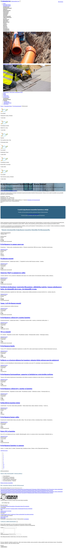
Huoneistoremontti (7, 16)
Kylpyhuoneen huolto (8, 346)
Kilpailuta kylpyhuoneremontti (33, 199)
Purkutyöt (5, 26)
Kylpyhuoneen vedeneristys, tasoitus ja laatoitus (16, 388)
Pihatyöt (4, 23)
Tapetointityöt (24, 490)
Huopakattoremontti (27, 489)
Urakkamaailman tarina (5, 514)
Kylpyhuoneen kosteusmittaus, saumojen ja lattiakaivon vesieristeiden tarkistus (27, 374)
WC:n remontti (6, 332)
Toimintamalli (21, 508)
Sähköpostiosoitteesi (5, 534)
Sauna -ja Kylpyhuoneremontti (11, 303)
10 (3, 464)
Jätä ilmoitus (60, 1)
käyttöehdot (26, 519)
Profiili (4, 94)
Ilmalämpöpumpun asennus (47, 490)
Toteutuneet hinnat (21, 190)
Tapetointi (5, 15)
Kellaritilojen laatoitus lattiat (10, 403)
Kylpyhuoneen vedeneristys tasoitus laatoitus (15, 317)
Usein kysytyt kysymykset (6, 510)
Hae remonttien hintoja (5, 488)
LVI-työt (5, 18)
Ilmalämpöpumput (7, 10)
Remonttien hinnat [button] (7, 4)
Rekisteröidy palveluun (5, 508)
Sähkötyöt (5, 9)
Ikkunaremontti (6, 21)
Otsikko (2, 527)
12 (3, 466)
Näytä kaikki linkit (4, 516)
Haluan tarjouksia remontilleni (7, 482)
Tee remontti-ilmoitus (5, 506)
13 (3, 467)
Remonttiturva (12, 506)
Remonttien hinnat (7, 5)
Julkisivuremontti (38, 490)
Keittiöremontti (6, 6)
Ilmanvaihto (5, 20)
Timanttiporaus (6, 28)
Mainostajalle (3, 512)
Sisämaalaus (5, 13)
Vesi (48, 489)
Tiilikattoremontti (4, 490)
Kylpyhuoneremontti (7, 8)
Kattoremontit (18, 490)
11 (3, 465)
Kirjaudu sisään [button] (6, 97)
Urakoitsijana (6, 98)
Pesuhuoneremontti (7, 258)
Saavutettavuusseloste (29, 514)
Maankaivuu (44, 489)
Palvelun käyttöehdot (28, 508)
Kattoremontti (6, 11)
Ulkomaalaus (5, 12)
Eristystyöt (5, 27)
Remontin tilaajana (7, 99)
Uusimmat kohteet (14, 508)
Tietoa (4, 3)
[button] (5, 100)
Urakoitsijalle (6, 95)
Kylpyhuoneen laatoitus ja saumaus (12, 445)
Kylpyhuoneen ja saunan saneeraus (12, 244)
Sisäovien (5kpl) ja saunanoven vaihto (13, 273)
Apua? (4, 93)
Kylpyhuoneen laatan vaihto (10, 417)
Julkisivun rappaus (12, 490)
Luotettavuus (13, 514)
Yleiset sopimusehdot (20, 514)
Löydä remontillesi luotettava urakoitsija (9, 190)
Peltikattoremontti (31, 490)
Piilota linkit (3, 517)
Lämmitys (5, 24)
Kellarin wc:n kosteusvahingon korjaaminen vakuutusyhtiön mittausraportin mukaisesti (30, 360)
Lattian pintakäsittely (7, 17)
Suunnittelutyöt (6, 30)
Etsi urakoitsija (26, 506)
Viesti (2, 533)
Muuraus (5, 25)
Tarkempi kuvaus (4, 249)
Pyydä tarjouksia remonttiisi (33, 214)
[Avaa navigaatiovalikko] (20, 1)
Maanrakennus (6, 19)
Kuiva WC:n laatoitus (8, 431)
